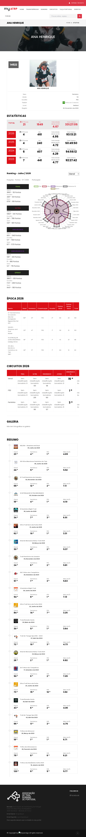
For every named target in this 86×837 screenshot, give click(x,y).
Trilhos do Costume (71, 102)
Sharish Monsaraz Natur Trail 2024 (32, 652)
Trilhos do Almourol (27, 731)
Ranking (44, 9)
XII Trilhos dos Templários (29, 668)
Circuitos (53, 9)
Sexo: (8, 199)
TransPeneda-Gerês (27, 620)
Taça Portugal (66, 9)
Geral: (9, 190)
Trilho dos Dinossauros (28, 747)
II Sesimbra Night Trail (28, 588)
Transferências (32, 9)
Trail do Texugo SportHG (29, 715)
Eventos (77, 9)
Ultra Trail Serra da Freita (29, 683)
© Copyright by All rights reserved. (25, 833)
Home (22, 9)
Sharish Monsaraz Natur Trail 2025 (32, 541)
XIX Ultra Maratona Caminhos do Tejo (33, 461)
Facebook (75, 795)
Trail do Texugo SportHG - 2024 (31, 636)
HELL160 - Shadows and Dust (30, 445)
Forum (7, 16)
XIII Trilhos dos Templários (29, 572)
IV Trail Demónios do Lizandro (30, 477)
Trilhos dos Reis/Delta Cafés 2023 (32, 763)
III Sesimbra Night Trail (28, 509)
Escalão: (10, 195)
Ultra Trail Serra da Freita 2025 (31, 525)
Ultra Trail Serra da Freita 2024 (31, 604)
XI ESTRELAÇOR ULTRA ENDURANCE (32, 493)
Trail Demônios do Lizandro (30, 556)
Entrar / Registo (77, 3)
